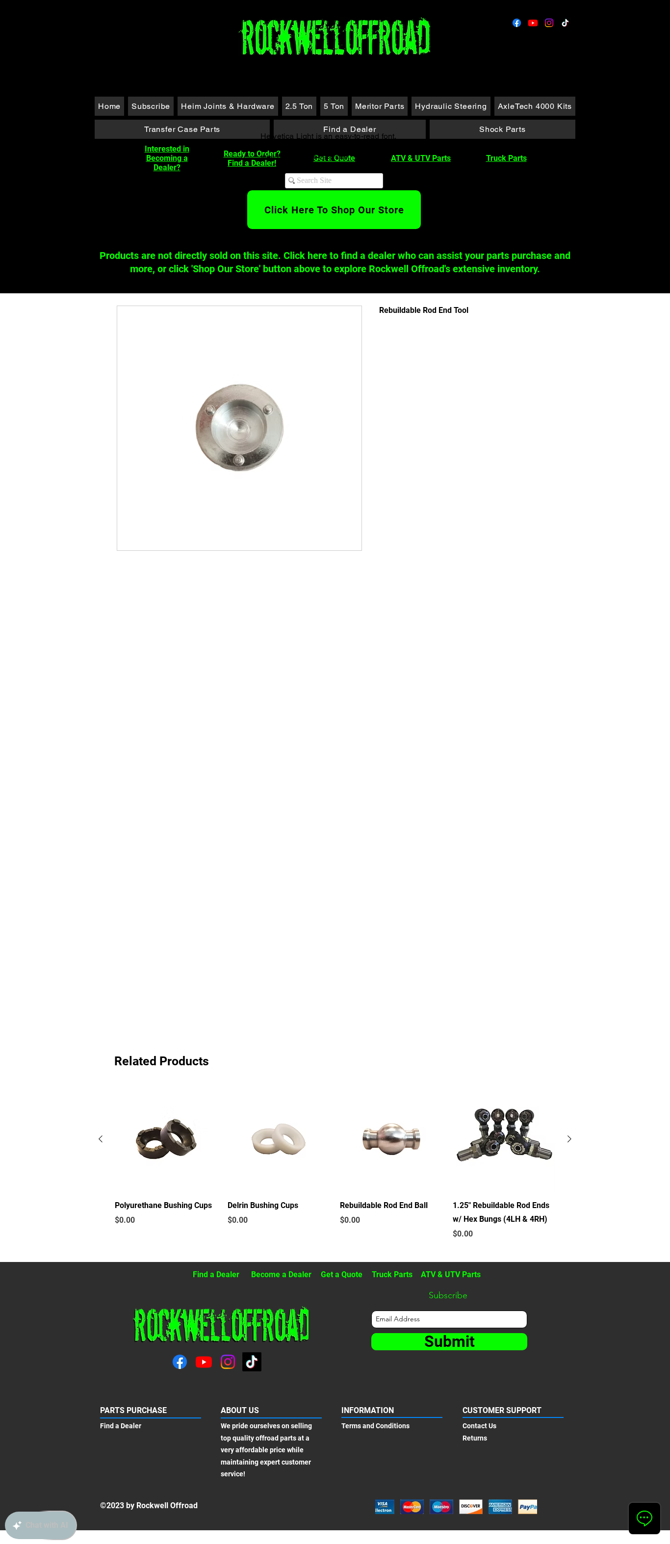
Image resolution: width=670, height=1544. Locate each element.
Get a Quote (341, 1274)
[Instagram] (549, 22)
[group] (335, 1170)
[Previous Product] (100, 1139)
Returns (475, 1438)
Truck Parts (506, 158)
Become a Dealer (281, 1274)
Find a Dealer (216, 1274)
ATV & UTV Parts (421, 158)
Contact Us (479, 1426)
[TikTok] (565, 22)
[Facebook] (516, 22)
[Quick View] (166, 1139)
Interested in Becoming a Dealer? (167, 158)
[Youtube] (533, 22)
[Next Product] (569, 1139)
